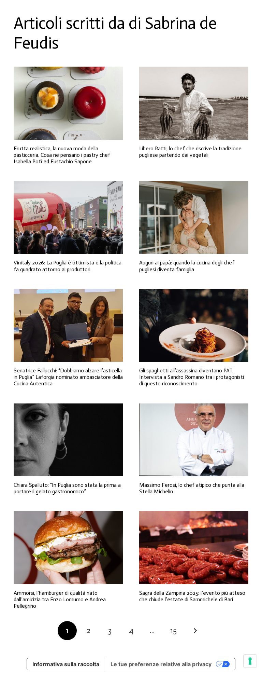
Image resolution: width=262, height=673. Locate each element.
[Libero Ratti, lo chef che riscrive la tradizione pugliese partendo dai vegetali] (193, 103)
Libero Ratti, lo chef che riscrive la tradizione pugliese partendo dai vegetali (190, 151)
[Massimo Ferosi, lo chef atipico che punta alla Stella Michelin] (193, 439)
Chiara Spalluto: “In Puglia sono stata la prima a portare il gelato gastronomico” (67, 488)
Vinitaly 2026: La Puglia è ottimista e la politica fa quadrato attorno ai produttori (67, 265)
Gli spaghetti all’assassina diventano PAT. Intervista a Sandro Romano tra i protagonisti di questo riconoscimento (191, 377)
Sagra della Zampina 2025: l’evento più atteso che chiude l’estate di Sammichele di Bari (192, 596)
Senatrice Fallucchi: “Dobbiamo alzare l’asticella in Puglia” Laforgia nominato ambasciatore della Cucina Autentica (68, 377)
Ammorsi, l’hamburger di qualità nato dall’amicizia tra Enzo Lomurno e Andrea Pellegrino (60, 599)
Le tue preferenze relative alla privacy (161, 664)
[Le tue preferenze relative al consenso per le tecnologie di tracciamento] (250, 661)
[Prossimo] (194, 630)
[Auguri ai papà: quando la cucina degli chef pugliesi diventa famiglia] (193, 217)
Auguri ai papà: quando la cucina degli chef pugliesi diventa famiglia (186, 265)
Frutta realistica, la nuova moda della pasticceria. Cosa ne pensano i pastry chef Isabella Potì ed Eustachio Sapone (62, 155)
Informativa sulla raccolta (65, 664)
